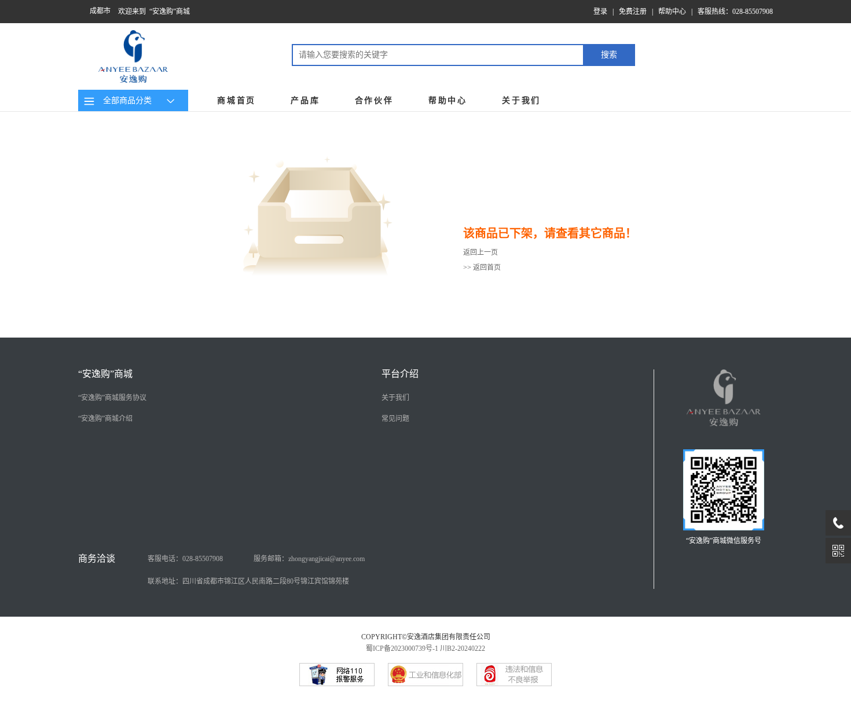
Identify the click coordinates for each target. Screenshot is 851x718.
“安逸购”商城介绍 (105, 419)
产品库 (305, 100)
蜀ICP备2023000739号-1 (402, 648)
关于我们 (521, 100)
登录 (600, 12)
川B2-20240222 (462, 648)
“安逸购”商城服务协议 (112, 398)
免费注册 (633, 12)
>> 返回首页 (482, 267)
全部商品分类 (125, 100)
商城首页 (236, 100)
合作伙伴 (374, 100)
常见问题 (395, 419)
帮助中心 (672, 12)
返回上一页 (480, 252)
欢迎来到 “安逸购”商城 (154, 12)
